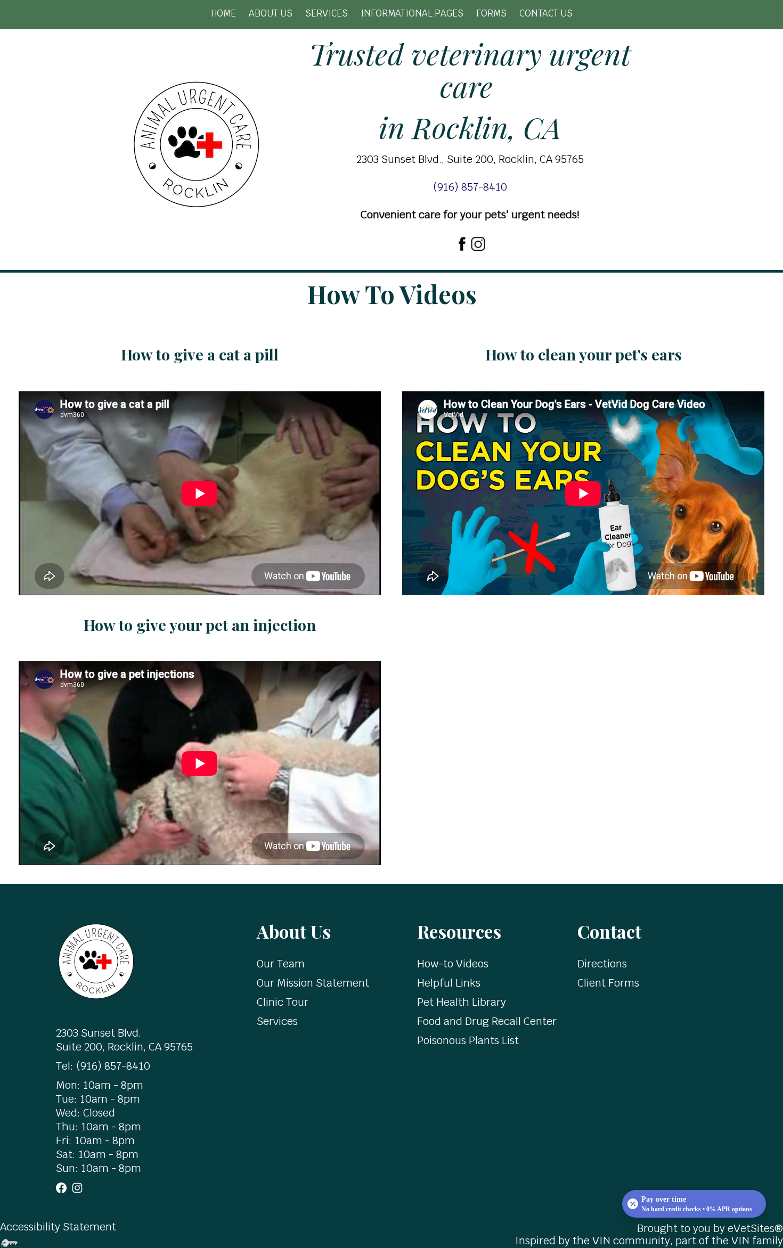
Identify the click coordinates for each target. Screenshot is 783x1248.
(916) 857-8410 (112, 1066)
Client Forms (608, 983)
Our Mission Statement (313, 983)
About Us (270, 13)
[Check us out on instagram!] (77, 1187)
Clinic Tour (282, 1002)
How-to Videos (452, 964)
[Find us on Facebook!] (462, 242)
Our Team (281, 964)
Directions (602, 964)
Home (223, 13)
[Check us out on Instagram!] (478, 242)
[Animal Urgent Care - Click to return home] (196, 143)
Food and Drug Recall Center (487, 1021)
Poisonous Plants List (468, 1040)
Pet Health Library (461, 1002)
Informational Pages (412, 13)
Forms (491, 13)
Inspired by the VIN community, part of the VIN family (649, 1240)
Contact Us (546, 13)
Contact (609, 931)
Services (326, 13)
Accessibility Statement (58, 1227)
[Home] (96, 960)
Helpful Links (448, 983)
